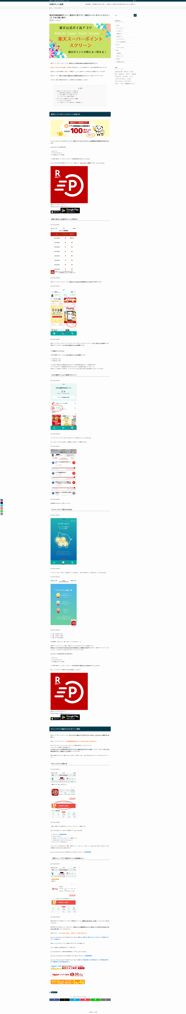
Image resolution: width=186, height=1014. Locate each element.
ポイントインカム (119, 81)
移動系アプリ (119, 33)
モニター (118, 44)
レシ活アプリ (119, 31)
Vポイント (128, 74)
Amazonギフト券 (118, 71)
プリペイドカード (120, 39)
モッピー (117, 83)
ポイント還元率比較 (121, 42)
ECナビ (131, 71)
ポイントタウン (127, 81)
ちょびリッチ (118, 76)
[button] (54, 999)
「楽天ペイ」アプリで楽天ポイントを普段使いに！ (71, 102)
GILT (116, 74)
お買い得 (134, 74)
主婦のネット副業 (56, 4)
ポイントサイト (120, 28)
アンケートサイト (120, 47)
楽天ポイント (54, 992)
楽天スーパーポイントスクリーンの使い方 (67, 91)
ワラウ (122, 83)
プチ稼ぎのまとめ (120, 62)
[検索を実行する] (135, 15)
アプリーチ (72, 206)
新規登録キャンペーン (130, 83)
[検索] (136, 1)
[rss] (134, 1)
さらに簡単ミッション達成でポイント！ (69, 94)
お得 (117, 50)
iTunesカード (121, 74)
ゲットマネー (125, 76)
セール (131, 76)
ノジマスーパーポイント (120, 78)
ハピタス (129, 78)
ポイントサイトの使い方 (65, 100)
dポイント (126, 71)
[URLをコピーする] (106, 999)
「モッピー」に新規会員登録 (59, 834)
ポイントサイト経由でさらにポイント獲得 (67, 98)
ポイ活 (117, 25)
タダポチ (118, 59)
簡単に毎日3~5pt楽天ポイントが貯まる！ (69, 93)
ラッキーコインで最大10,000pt (67, 96)
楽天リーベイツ (120, 56)
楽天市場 (119, 53)
